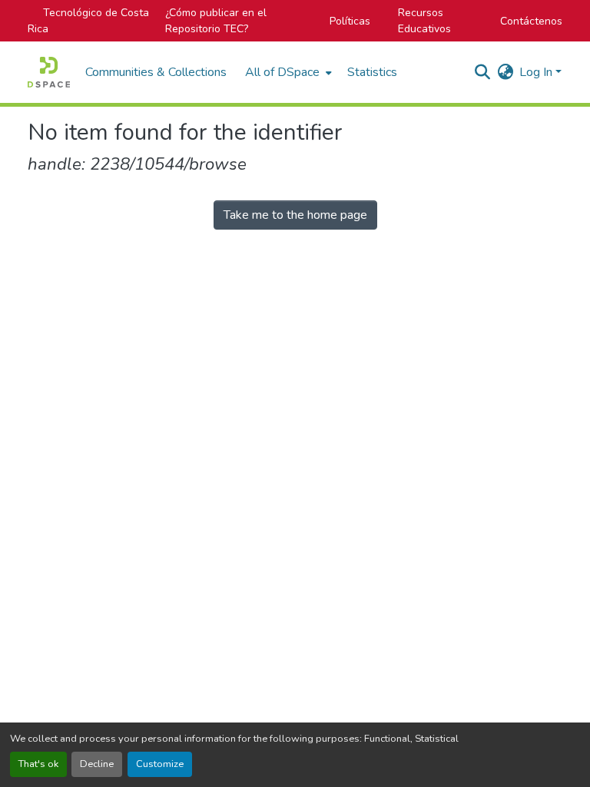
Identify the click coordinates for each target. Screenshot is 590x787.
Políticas (350, 21)
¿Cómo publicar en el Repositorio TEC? (216, 20)
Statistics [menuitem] (372, 72)
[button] (49, 72)
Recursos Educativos (424, 20)
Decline (97, 764)
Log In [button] (537, 72)
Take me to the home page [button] (295, 215)
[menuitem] (287, 72)
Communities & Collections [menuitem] (156, 72)
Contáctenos (531, 21)
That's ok (38, 764)
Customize (160, 764)
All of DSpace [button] (282, 72)
